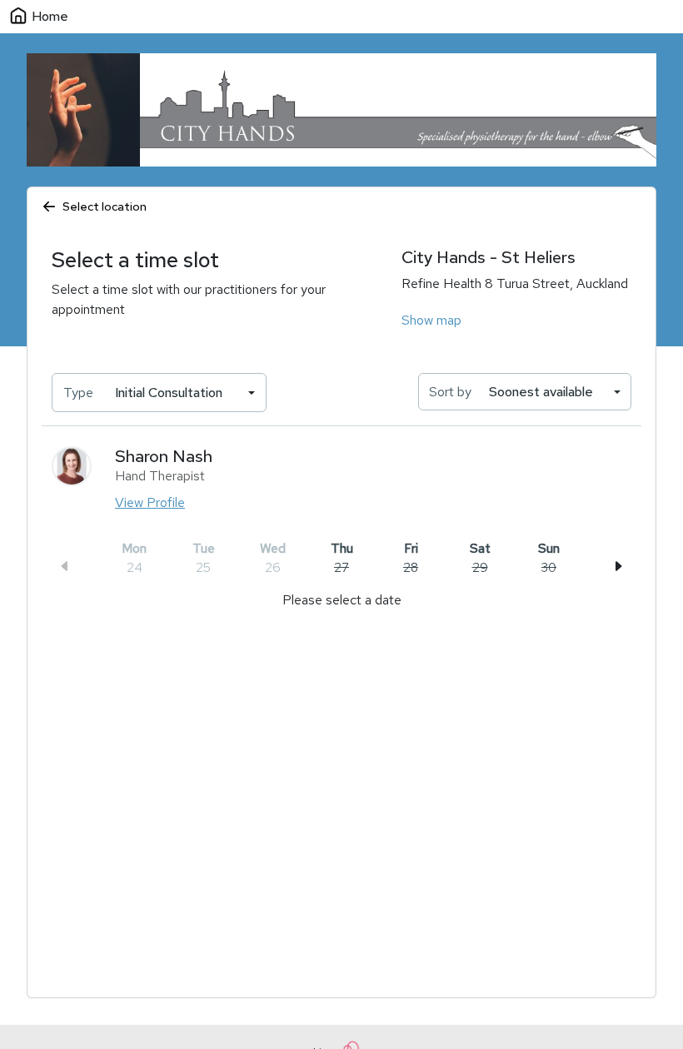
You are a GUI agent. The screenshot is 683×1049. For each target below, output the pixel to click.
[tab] (341, 558)
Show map (431, 320)
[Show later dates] (618, 566)
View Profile (150, 502)
